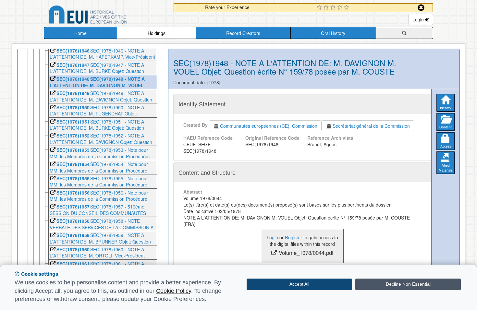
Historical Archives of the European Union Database (106, 16)
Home (80, 33)
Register (293, 237)
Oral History (333, 33)
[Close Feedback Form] (421, 7)
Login (418, 19)
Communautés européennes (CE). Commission (268, 126)
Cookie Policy (173, 291)
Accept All (299, 284)
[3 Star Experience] (333, 8)
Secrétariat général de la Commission (371, 126)
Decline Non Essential (408, 284)
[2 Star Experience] (327, 8)
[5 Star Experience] (347, 8)
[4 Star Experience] (340, 8)
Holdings (156, 33)
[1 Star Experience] (320, 8)
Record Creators (243, 33)
